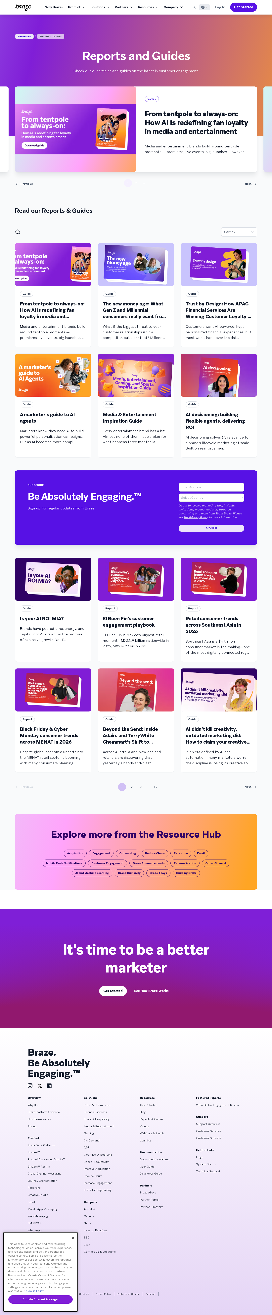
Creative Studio (38, 1195)
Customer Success (208, 1138)
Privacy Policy (103, 1294)
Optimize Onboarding (98, 1154)
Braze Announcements (149, 863)
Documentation (151, 1152)
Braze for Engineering (97, 1190)
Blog (143, 1112)
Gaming (89, 1133)
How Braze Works (39, 1119)
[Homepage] (23, 7)
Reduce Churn (155, 853)
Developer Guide (151, 1173)
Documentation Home (154, 1159)
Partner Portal (149, 1199)
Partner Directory (151, 1207)
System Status (206, 1164)
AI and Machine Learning (92, 873)
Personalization (185, 863)
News (87, 1223)
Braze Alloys (158, 873)
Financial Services (95, 1112)
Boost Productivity (96, 1162)
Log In (220, 7)
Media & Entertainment (99, 1126)
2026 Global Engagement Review (217, 1105)
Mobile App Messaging (42, 1209)
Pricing (32, 1126)
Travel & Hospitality (96, 1119)
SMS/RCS (34, 1223)
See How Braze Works (151, 991)
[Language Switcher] (204, 7)
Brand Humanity (129, 873)
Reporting (34, 1187)
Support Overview (208, 1124)
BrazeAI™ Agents (39, 1166)
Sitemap (150, 1294)
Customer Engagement (107, 863)
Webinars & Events (152, 1133)
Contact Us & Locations (100, 1251)
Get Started (243, 7)
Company (171, 7)
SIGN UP (211, 528)
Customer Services (208, 1131)
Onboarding (127, 853)
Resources (146, 7)
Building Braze (186, 873)
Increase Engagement (98, 1183)
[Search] (194, 7)
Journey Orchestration (42, 1181)
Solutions (98, 7)
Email (201, 853)
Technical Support (208, 1171)
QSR (87, 1147)
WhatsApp (35, 1230)
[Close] (72, 1238)
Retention (181, 853)
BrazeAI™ (34, 1152)
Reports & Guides (50, 36)
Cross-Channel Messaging (44, 1173)
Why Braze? (54, 7)
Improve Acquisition (97, 1169)
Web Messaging (38, 1216)
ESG (87, 1237)
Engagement (101, 853)
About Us (90, 1209)
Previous (27, 183)
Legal (87, 1244)
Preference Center (128, 1294)
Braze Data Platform (41, 1145)
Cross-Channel (215, 863)
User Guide (147, 1166)
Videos (144, 1126)
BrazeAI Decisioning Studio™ (46, 1159)
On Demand (92, 1140)
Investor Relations (95, 1230)
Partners (121, 7)
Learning (145, 1140)
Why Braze (34, 1105)
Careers (89, 1216)
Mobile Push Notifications (64, 863)
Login (199, 1157)
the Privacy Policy (196, 517)
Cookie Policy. (35, 1291)
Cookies (84, 1294)
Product (74, 7)
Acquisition (75, 853)
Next (248, 183)
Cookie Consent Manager (40, 1299)
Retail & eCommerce (97, 1105)
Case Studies (148, 1105)
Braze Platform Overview (44, 1112)
